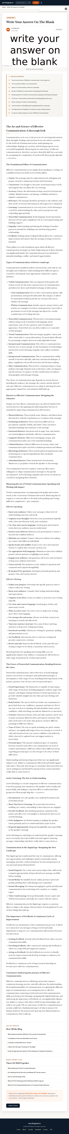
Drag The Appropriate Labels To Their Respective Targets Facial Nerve (30, 1051)
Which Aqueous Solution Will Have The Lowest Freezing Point (27, 1034)
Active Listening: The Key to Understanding (24, 102)
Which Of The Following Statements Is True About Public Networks (28, 1085)
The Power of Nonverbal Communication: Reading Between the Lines (32, 98)
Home (18, 1129)
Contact (30, 1129)
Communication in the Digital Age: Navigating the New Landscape (31, 105)
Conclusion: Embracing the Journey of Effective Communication (30, 113)
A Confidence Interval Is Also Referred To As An (22, 1038)
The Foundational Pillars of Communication (24, 84)
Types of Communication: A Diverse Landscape (25, 87)
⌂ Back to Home (13, 1105)
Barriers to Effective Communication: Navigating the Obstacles (30, 91)
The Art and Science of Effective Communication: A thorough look (31, 80)
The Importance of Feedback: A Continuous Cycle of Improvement (31, 109)
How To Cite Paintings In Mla (16, 1077)
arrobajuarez (7, 3)
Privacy (45, 1129)
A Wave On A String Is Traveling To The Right (21, 1047)
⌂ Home (36, 2)
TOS (51, 1129)
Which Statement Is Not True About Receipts (21, 1068)
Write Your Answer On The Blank (36, 1093)
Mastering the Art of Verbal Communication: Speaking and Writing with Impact (34, 95)
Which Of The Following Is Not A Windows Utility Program (26, 1081)
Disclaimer (38, 1129)
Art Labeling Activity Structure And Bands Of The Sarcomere (27, 1072)
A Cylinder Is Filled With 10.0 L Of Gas (19, 1042)
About (24, 1129)
